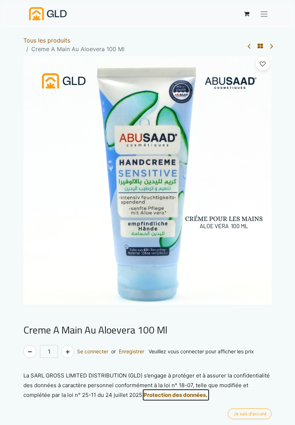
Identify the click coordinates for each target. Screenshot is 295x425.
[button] (262, 63)
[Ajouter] (67, 351)
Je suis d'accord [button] (249, 413)
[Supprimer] (29, 351)
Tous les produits (46, 40)
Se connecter (92, 351)
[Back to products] (260, 46)
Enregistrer (131, 351)
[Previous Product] (249, 46)
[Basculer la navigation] (264, 14)
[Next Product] (271, 46)
